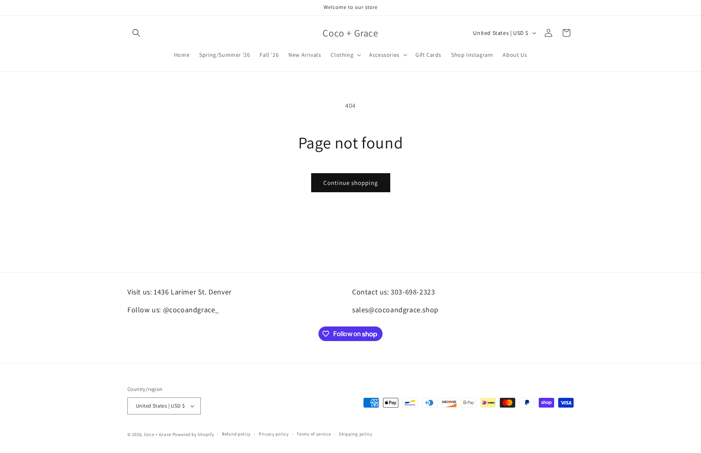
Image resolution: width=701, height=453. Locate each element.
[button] (136, 33)
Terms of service (314, 434)
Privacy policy (274, 434)
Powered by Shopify (193, 434)
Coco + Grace (157, 434)
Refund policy (236, 434)
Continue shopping (350, 183)
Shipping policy (355, 434)
